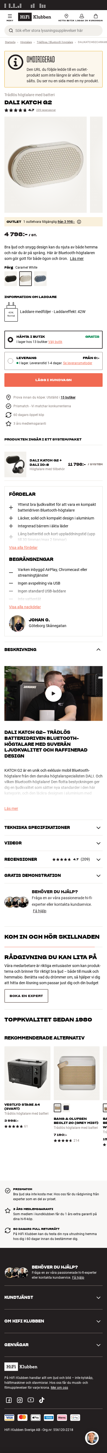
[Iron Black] (10, 278)
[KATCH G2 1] (45, 165)
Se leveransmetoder (77, 363)
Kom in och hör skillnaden (52, 936)
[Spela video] (53, 693)
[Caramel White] (25, 278)
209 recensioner (46, 109)
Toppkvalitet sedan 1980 (48, 977)
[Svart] (66, 1088)
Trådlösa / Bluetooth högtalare (55, 42)
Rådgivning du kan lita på (50, 957)
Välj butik (55, 342)
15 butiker (68, 397)
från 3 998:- (66, 222)
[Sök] (11, 30)
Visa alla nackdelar (25, 607)
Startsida (10, 42)
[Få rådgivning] (92, 1438)
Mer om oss (59, 1368)
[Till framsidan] (34, 17)
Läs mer (97, 5)
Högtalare (26, 42)
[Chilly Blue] (40, 278)
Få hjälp (39, 911)
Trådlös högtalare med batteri (29, 95)
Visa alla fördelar (23, 547)
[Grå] (57, 1088)
